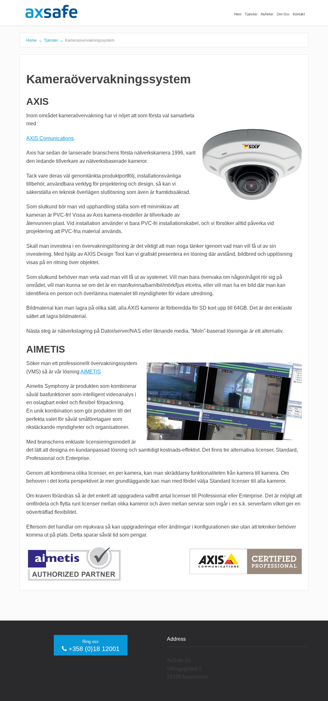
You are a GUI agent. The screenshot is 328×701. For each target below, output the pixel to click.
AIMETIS (90, 371)
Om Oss (283, 14)
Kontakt (299, 14)
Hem (238, 14)
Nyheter (267, 14)
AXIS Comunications (50, 138)
